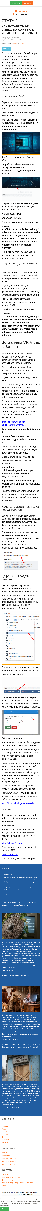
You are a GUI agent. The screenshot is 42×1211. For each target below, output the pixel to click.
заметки (14, 43)
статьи (22, 43)
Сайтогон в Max (10, 854)
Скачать (5, 1126)
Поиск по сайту (7, 1180)
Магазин (5, 1129)
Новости (5, 1137)
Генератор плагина (9, 1161)
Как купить (5, 1174)
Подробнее (9, 895)
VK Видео (6, 48)
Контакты (5, 1142)
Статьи (4, 1132)
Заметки (5, 1134)
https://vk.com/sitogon (12, 843)
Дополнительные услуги (11, 1177)
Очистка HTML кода (9, 1158)
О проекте (5, 1140)
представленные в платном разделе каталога (17, 881)
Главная (5, 1123)
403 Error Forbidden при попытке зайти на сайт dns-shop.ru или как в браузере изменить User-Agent (21, 1046)
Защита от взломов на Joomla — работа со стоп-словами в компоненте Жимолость (20, 904)
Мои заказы (27, 3)
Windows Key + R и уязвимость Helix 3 (16, 975)
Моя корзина (6, 1155)
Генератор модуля (8, 1164)
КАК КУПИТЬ (23, 11)
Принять (4, 1209)
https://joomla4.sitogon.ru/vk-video (18, 803)
